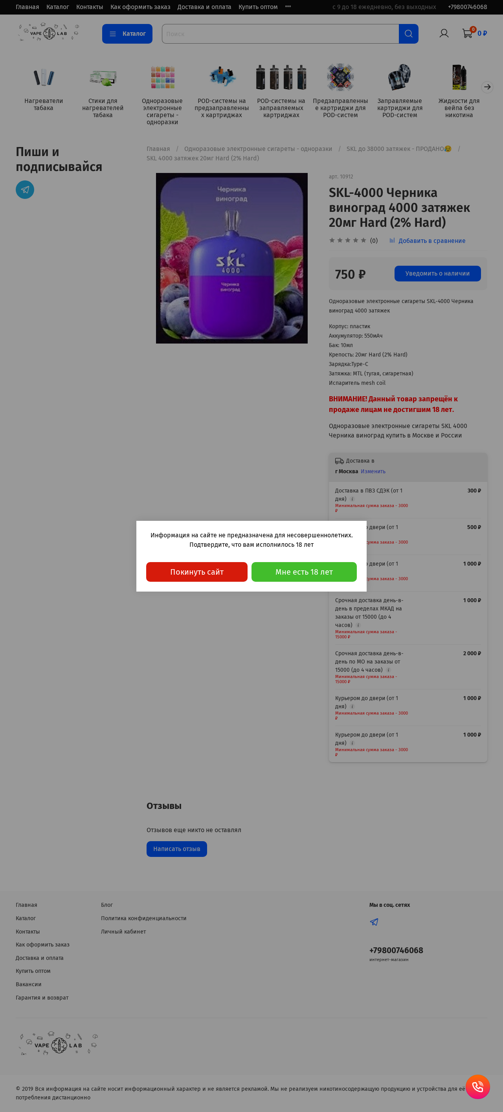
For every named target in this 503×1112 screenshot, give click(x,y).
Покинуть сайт (197, 572)
